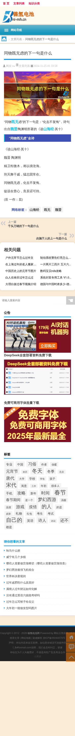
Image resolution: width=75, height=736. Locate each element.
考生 (40, 513)
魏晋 (14, 128)
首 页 (6, 3)
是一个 (29, 500)
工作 (34, 485)
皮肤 (8, 513)
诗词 (53, 520)
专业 (9, 464)
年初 (43, 486)
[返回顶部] (70, 656)
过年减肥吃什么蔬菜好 (20, 582)
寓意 (24, 486)
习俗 (32, 464)
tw (13, 65)
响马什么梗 (13, 550)
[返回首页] (70, 636)
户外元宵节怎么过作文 (19, 258)
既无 (15, 121)
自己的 (14, 519)
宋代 (11, 484)
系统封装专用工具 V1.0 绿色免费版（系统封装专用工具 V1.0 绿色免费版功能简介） (57, 277)
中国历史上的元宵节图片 (20, 271)
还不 (64, 520)
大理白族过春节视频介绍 (20, 284)
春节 (60, 492)
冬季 (50, 471)
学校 (32, 478)
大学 (21, 478)
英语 (30, 520)
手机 (9, 493)
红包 (29, 513)
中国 (20, 464)
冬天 (37, 470)
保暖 (54, 464)
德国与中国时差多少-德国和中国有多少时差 (57, 284)
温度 (8, 507)
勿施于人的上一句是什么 (51, 238)
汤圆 (63, 500)
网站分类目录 (61, 633)
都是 (9, 527)
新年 (33, 493)
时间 (45, 493)
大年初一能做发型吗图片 (21, 608)
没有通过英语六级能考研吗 (23, 595)
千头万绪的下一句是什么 (23, 226)
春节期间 (13, 499)
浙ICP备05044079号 (54, 637)
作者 (44, 464)
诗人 (42, 520)
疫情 (33, 506)
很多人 (55, 486)
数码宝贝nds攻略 (51, 271)
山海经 (48, 128)
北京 (61, 471)
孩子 (52, 478)
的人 (47, 506)
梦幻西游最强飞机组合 (20, 570)
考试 (51, 513)
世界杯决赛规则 (16, 576)
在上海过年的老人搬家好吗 (22, 264)
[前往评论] (70, 646)
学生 (42, 478)
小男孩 (37, 656)
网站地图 (26, 637)
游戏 (20, 506)
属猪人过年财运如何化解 (21, 589)
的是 (59, 507)
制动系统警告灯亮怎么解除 (57, 258)
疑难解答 (37, 637)
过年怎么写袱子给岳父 (20, 601)
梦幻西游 (47, 499)
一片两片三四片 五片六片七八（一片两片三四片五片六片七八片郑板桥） (57, 264)
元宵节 (12, 471)
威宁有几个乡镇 (16, 557)
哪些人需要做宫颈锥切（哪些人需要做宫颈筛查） (37, 563)
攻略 (21, 493)
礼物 (19, 513)
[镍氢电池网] (37, 15)
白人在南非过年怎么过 (19, 277)
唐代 (10, 478)
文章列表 (19, 3)
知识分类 (34, 3)
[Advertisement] (37, 698)
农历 (25, 471)
